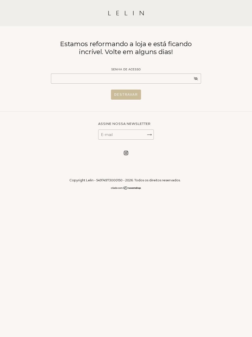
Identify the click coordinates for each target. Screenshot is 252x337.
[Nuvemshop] (126, 188)
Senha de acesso (126, 69)
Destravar (126, 94)
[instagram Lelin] (126, 153)
